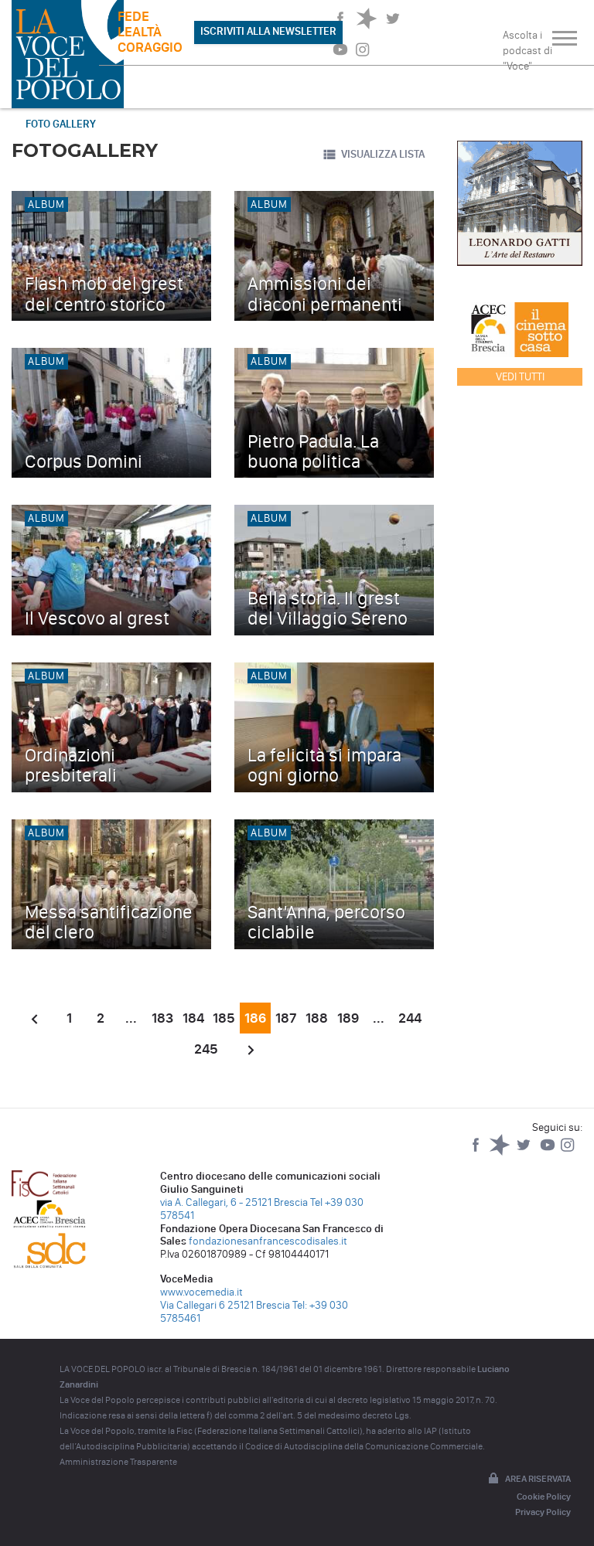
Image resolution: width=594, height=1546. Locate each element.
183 (162, 1018)
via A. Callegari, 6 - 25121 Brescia (234, 1202)
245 (206, 1048)
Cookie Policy (544, 1496)
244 (410, 1018)
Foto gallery (61, 124)
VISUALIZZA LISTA (383, 154)
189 (348, 1018)
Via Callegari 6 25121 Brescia (225, 1305)
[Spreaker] (501, 1152)
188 (317, 1018)
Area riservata (538, 1478)
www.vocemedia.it (201, 1292)
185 (224, 1018)
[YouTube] (549, 1152)
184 (193, 1018)
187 (286, 1018)
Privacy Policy (543, 1512)
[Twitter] (525, 1152)
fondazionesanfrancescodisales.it (268, 1241)
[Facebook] (477, 1152)
